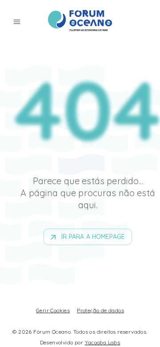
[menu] (17, 22)
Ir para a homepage (93, 237)
